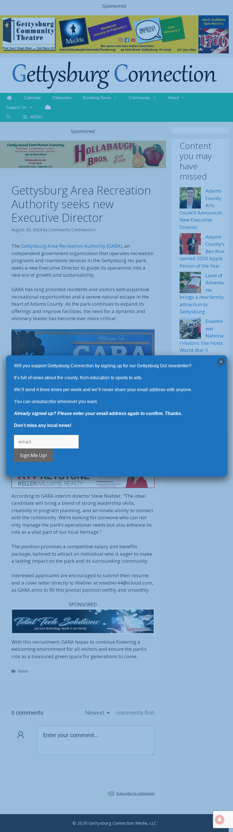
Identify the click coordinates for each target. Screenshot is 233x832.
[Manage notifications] (219, 819)
